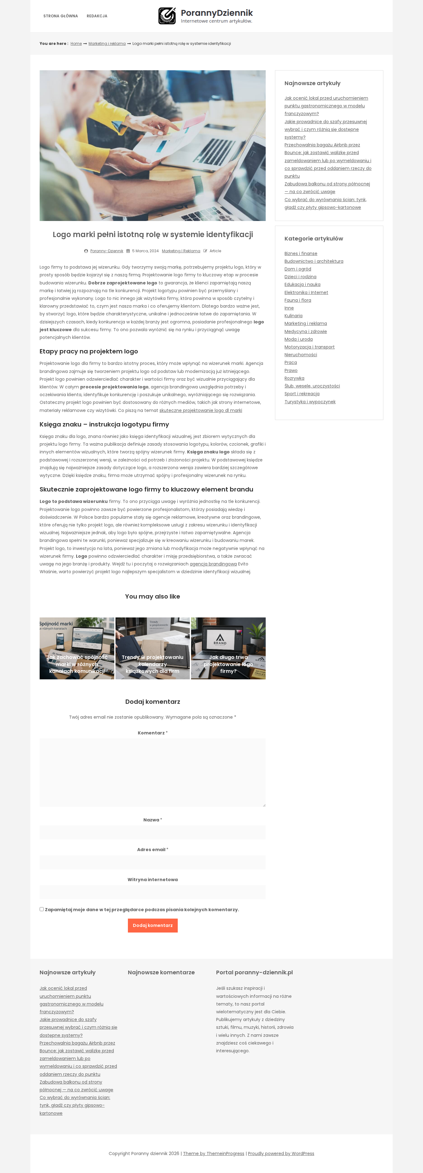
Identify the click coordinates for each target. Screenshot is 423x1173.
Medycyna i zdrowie (306, 331)
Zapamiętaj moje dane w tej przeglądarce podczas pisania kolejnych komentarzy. (142, 910)
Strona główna (60, 16)
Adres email (152, 849)
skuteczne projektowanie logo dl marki (200, 410)
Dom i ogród (298, 269)
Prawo (291, 370)
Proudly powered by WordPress (281, 1153)
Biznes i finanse (301, 253)
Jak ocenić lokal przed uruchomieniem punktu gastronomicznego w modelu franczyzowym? (326, 106)
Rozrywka (294, 378)
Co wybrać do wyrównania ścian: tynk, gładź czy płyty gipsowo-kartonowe (75, 1105)
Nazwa (152, 820)
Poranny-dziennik (106, 250)
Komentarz (153, 733)
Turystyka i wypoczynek (310, 402)
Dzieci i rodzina (300, 277)
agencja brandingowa (213, 564)
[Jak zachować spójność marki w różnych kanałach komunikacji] (77, 648)
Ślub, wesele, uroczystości (312, 386)
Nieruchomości (301, 355)
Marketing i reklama (107, 43)
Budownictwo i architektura (314, 261)
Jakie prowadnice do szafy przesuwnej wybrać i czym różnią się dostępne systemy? (326, 129)
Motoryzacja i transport (310, 347)
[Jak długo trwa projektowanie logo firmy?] (228, 648)
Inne (289, 308)
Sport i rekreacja (302, 394)
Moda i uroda (299, 339)
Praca (291, 362)
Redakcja (97, 16)
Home (76, 43)
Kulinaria (294, 316)
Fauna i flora (298, 300)
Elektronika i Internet (306, 292)
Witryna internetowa (153, 880)
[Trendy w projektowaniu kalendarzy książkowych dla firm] (153, 648)
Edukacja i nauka (303, 284)
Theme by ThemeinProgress (213, 1153)
